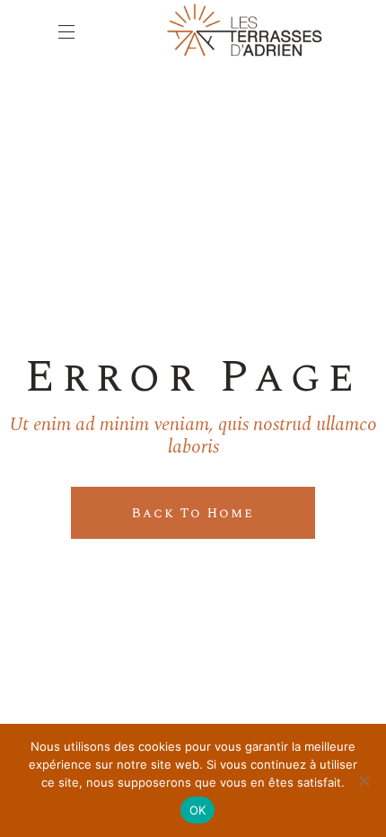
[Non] (364, 780)
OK (197, 810)
